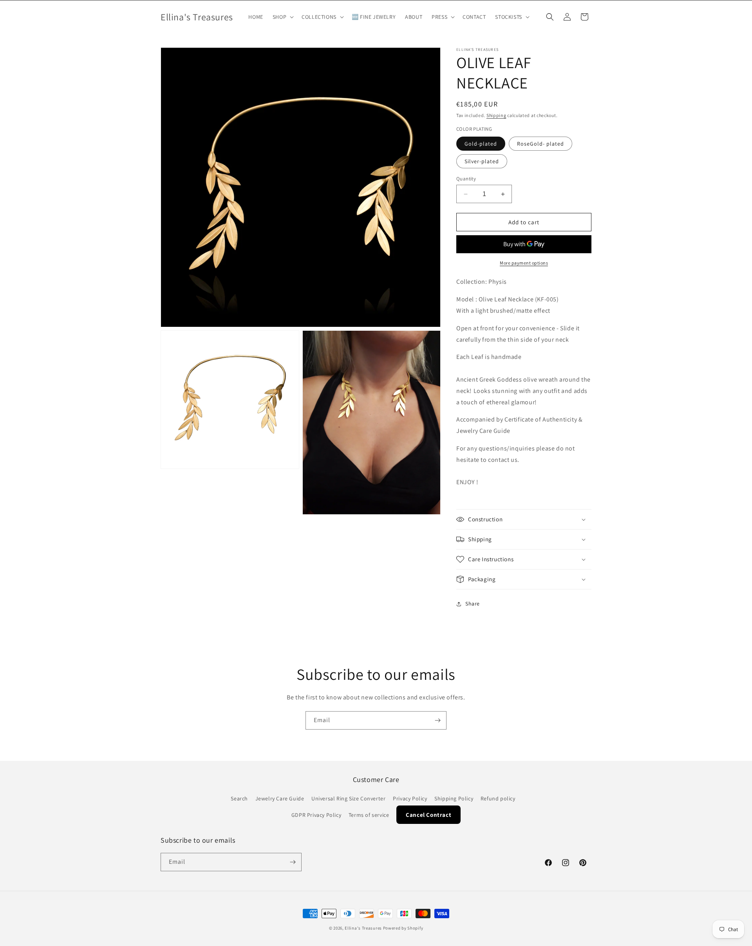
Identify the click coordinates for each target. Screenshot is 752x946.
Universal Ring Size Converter (348, 798)
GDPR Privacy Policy (316, 814)
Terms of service (369, 814)
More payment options (524, 263)
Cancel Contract (428, 814)
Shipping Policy (453, 798)
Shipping (496, 115)
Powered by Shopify (403, 928)
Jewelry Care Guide (279, 798)
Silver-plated (482, 161)
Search (239, 798)
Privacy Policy (410, 798)
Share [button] (472, 603)
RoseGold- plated (540, 143)
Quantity (466, 178)
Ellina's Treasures (363, 928)
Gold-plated (481, 143)
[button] (282, 17)
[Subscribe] (437, 720)
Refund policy (498, 798)
